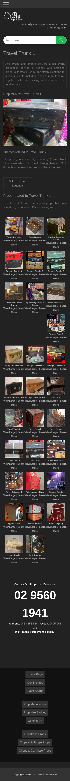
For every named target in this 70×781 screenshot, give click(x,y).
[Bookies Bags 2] (56, 331)
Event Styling (35, 690)
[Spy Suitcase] (14, 520)
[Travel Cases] (35, 234)
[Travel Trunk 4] (56, 426)
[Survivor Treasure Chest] (56, 234)
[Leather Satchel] (14, 552)
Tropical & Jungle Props (35, 742)
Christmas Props (35, 734)
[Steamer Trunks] (56, 489)
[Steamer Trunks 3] (35, 268)
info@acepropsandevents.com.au (46, 24)
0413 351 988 (29, 623)
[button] (6, 4)
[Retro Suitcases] (35, 520)
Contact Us (35, 720)
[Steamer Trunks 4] (14, 268)
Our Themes (35, 682)
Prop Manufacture (35, 704)
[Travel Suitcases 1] (14, 489)
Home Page (35, 674)
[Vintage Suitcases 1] (56, 362)
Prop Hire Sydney (35, 712)
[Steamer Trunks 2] (56, 268)
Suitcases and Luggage (17, 183)
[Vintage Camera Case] (35, 394)
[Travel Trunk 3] (14, 457)
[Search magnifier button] (61, 40)
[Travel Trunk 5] (35, 426)
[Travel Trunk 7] (56, 394)
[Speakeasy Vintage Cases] (35, 299)
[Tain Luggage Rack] (35, 489)
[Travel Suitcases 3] (56, 299)
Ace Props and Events (45, 774)
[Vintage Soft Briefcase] (14, 394)
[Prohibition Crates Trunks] (14, 299)
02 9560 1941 (58, 28)
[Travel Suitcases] (14, 234)
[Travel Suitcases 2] (56, 457)
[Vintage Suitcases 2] (35, 362)
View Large (9, 240)
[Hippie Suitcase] (35, 552)
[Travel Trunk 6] (14, 426)
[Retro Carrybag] (56, 520)
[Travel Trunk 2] (35, 457)
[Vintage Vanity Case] (14, 362)
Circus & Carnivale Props (35, 750)
